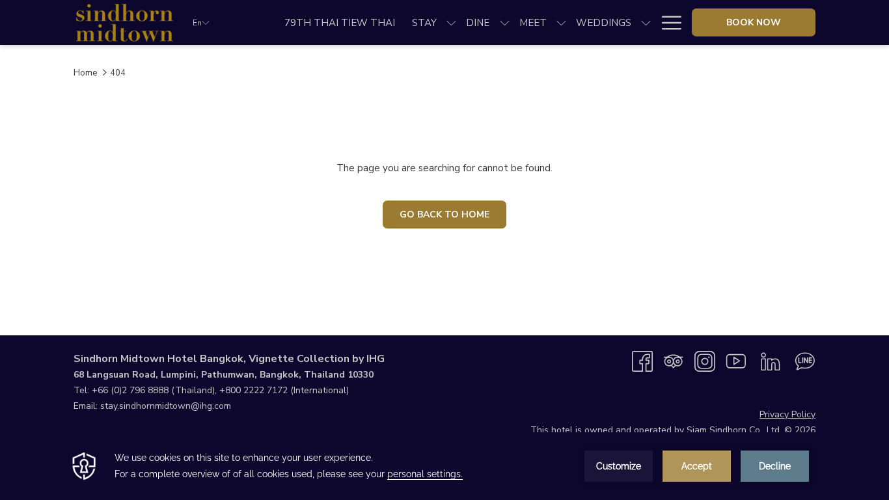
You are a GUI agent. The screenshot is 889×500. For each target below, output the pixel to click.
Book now (753, 22)
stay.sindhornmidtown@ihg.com (165, 406)
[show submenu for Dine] (505, 22)
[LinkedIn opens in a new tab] (770, 360)
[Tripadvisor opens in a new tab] (673, 360)
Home (85, 73)
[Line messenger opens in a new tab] (805, 360)
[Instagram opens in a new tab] (704, 360)
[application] (444, 466)
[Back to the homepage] (123, 22)
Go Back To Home (444, 214)
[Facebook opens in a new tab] (642, 360)
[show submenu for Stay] (451, 22)
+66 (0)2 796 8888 (130, 390)
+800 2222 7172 (253, 390)
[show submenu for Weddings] (646, 22)
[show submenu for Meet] (561, 22)
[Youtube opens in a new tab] (736, 360)
